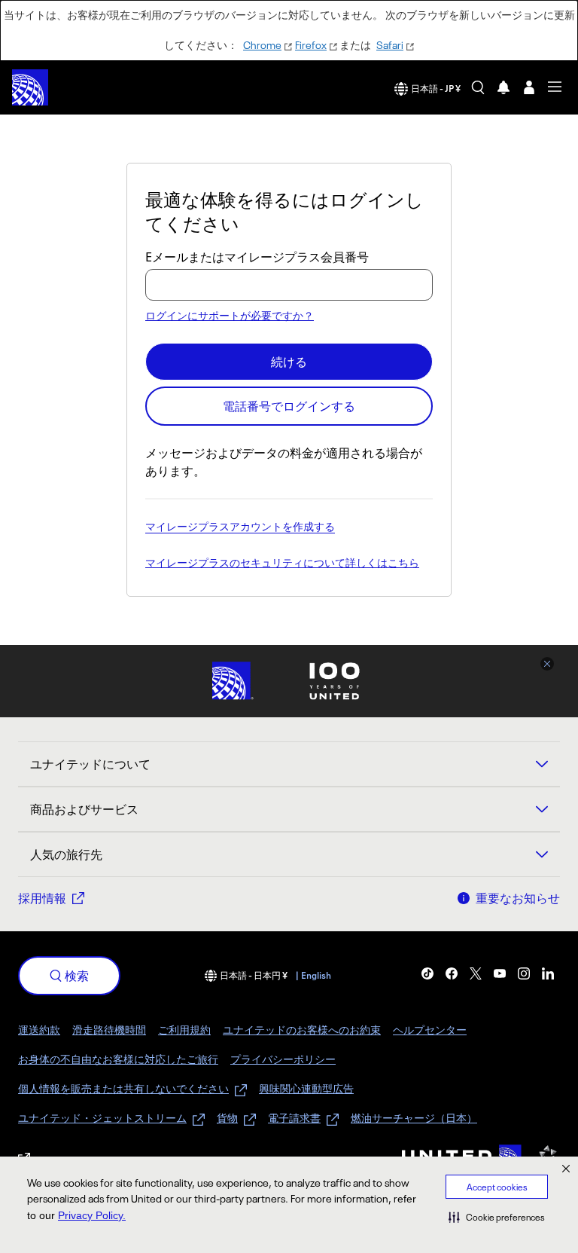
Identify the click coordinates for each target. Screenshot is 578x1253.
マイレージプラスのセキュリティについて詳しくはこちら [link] (282, 563)
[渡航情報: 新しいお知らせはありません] (503, 87)
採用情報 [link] (42, 898)
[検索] (478, 87)
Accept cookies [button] (497, 1187)
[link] (427, 973)
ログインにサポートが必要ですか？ (229, 315)
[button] (497, 1217)
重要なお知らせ (518, 898)
